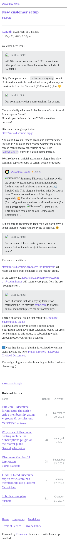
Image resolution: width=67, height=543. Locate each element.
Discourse (22, 534)
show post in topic (12, 383)
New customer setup (20, 12)
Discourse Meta (10, 3)
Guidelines (34, 519)
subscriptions (18, 448)
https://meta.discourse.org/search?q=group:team (28, 266)
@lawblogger (10, 151)
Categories (18, 519)
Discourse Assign (20, 171)
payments (15, 466)
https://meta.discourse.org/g (17, 133)
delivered (21, 423)
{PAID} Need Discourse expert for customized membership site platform (18, 478)
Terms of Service (11, 525)
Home (5, 519)
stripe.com (40, 304)
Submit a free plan (14, 496)
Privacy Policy (33, 525)
